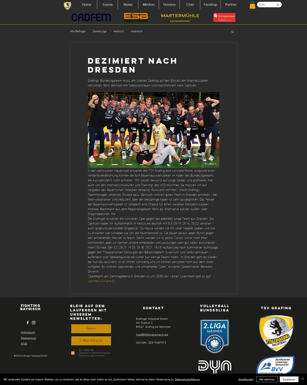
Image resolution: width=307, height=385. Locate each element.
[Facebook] (27, 322)
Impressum (28, 332)
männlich (136, 31)
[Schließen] (303, 379)
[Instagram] (33, 322)
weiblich (119, 31)
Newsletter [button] (85, 318)
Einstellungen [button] (246, 379)
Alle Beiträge (77, 31)
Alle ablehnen (267, 379)
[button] (107, 4)
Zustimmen (289, 379)
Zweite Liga (99, 31)
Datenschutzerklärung (187, 379)
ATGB (24, 344)
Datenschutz (28, 338)
